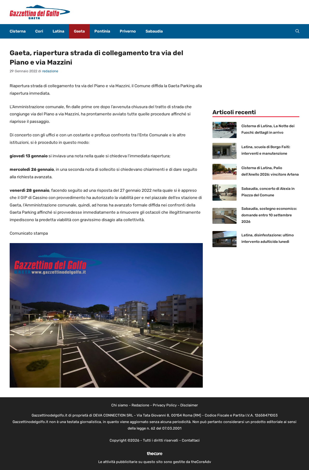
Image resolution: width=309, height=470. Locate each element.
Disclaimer (189, 405)
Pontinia (102, 31)
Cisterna (18, 31)
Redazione (140, 405)
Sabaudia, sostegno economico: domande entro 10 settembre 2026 (269, 215)
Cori (39, 31)
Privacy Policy (165, 405)
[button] (297, 31)
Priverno (128, 31)
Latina (58, 31)
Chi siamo (119, 405)
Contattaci (191, 440)
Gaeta (79, 31)
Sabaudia (154, 31)
